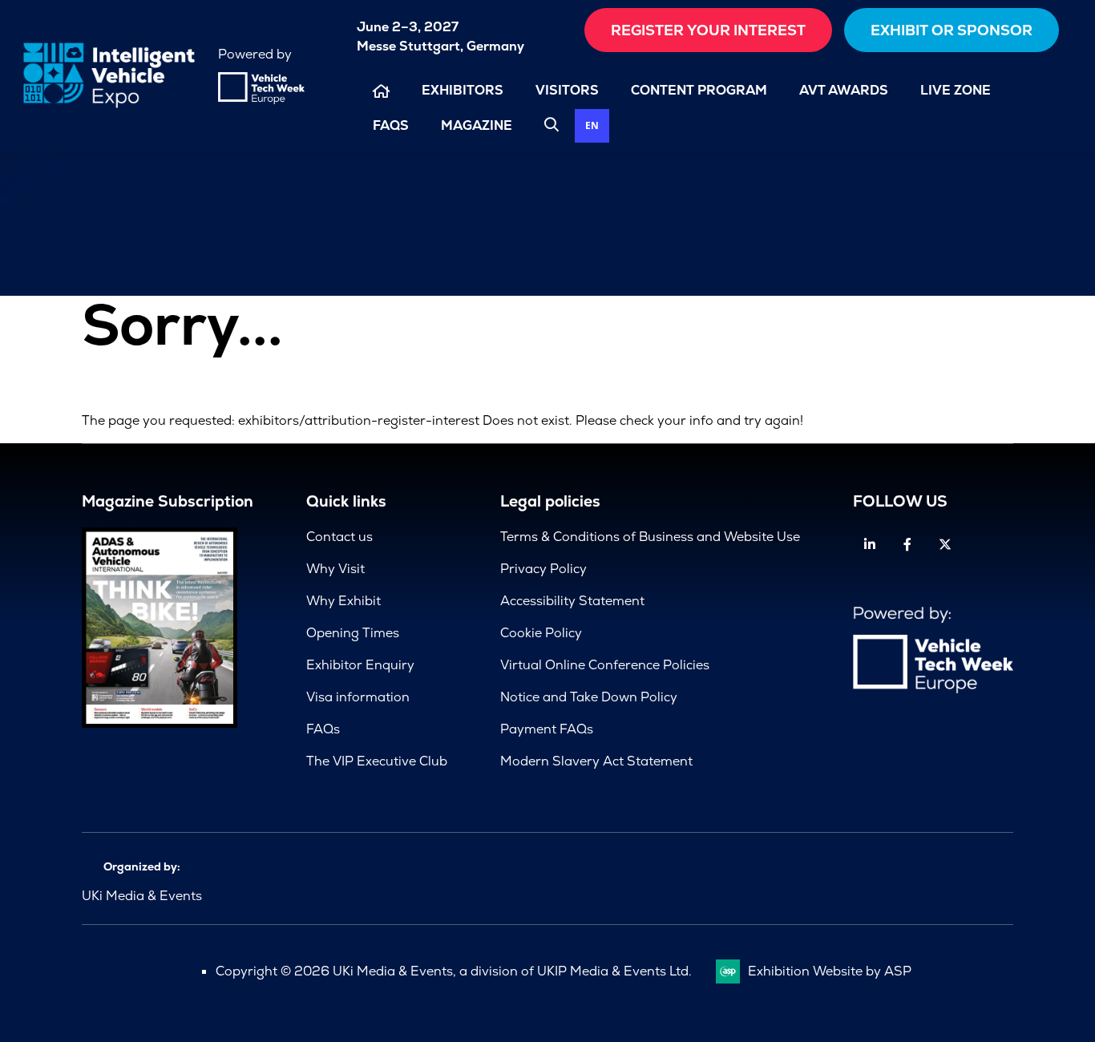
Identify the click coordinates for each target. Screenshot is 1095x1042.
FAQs (391, 125)
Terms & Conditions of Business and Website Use (650, 536)
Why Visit (335, 568)
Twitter (945, 544)
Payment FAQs (546, 729)
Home (381, 91)
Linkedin (870, 544)
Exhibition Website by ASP (829, 971)
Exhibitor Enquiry (360, 664)
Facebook (908, 544)
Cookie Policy (541, 632)
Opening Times (352, 632)
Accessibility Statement (572, 600)
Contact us (339, 536)
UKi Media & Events (142, 895)
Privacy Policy (543, 568)
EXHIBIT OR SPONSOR (951, 30)
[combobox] (592, 126)
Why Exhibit (343, 600)
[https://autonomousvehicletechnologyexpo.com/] (109, 107)
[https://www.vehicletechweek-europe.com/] (261, 99)
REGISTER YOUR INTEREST (708, 30)
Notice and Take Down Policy (588, 697)
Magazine (476, 125)
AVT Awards (843, 90)
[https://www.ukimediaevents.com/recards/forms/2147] (159, 723)
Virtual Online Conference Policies (604, 664)
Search (551, 124)
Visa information (358, 697)
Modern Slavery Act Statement (596, 761)
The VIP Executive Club (376, 761)
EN (592, 125)
